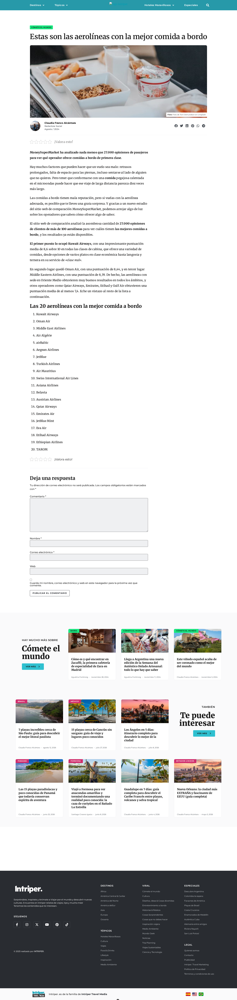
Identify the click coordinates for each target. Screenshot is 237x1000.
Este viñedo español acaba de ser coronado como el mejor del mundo (197, 662)
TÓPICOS (106, 930)
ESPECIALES (192, 885)
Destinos (35, 5)
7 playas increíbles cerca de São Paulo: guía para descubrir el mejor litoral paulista (39, 733)
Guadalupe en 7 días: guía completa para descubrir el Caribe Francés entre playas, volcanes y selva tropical (143, 795)
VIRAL (146, 885)
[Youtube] (47, 924)
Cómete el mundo (41, 27)
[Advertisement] (118, 848)
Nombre (36, 538)
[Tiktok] (67, 924)
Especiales (191, 5)
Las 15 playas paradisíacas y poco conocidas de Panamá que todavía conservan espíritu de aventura (38, 795)
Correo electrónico (42, 552)
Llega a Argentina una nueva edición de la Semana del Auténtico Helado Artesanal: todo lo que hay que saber (144, 664)
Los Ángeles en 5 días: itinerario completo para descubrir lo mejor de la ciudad (141, 735)
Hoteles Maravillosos (157, 5)
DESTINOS (107, 885)
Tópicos (60, 5)
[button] (207, 5)
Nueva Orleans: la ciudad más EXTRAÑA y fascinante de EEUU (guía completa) (197, 793)
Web (32, 566)
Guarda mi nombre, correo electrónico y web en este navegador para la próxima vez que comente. (83, 584)
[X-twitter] (37, 924)
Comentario (38, 496)
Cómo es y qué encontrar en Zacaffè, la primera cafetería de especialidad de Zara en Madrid (90, 664)
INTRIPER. (39, 951)
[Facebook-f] (17, 924)
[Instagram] (27, 924)
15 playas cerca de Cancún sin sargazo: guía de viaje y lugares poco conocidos (91, 733)
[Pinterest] (57, 924)
